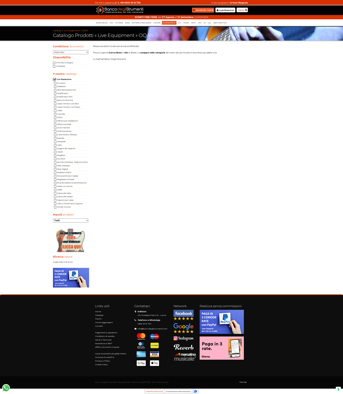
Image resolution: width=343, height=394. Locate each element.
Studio (186, 23)
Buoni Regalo (102, 23)
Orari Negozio (240, 2)
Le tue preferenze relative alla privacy (178, 391)
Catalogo (57, 30)
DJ (205, 23)
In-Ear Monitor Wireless (67, 135)
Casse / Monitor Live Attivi (68, 104)
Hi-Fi (179, 23)
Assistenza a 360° (103, 343)
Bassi (127, 23)
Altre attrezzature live (66, 90)
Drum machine (63, 128)
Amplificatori (62, 93)
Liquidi (60, 152)
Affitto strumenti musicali (107, 347)
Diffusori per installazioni (67, 121)
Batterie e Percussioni (141, 23)
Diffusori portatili (64, 124)
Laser (59, 145)
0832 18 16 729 (144, 324)
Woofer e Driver (64, 207)
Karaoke (60, 138)
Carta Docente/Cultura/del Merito (110, 354)
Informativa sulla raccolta (154, 391)
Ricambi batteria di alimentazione (71, 183)
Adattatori (61, 86)
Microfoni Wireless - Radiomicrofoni (72, 162)
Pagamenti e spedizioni (106, 333)
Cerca (241, 10)
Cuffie (59, 111)
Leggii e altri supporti (66, 148)
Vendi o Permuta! (103, 340)
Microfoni (61, 159)
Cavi (111, 23)
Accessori (61, 83)
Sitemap (243, 382)
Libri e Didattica (220, 23)
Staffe (59, 190)
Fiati (200, 23)
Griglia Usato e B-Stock (63, 262)
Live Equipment (169, 23)
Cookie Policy (101, 364)
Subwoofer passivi (65, 197)
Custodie (61, 114)
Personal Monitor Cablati (67, 176)
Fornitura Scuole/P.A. (105, 357)
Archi (193, 23)
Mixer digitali (62, 169)
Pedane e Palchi (64, 172)
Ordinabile (60, 66)
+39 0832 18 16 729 (130, 2)
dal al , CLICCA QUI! (171, 17)
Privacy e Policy (102, 361)
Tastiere (157, 23)
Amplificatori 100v (64, 97)
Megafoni (61, 155)
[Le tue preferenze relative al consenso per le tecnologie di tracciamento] (338, 389)
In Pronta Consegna (64, 63)
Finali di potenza (64, 131)
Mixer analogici (63, 166)
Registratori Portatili (65, 179)
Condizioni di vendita (104, 336)
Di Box (60, 117)
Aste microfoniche (65, 100)
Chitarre (119, 23)
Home (98, 311)
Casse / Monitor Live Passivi (68, 107)
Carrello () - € (204, 10)
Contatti (99, 326)
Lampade (61, 141)
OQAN (84, 30)
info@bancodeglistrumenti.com (152, 329)
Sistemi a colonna (64, 186)
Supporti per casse (65, 200)
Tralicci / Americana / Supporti (70, 204)
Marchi (98, 319)
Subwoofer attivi (64, 193)
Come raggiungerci (104, 322)
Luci (209, 23)
